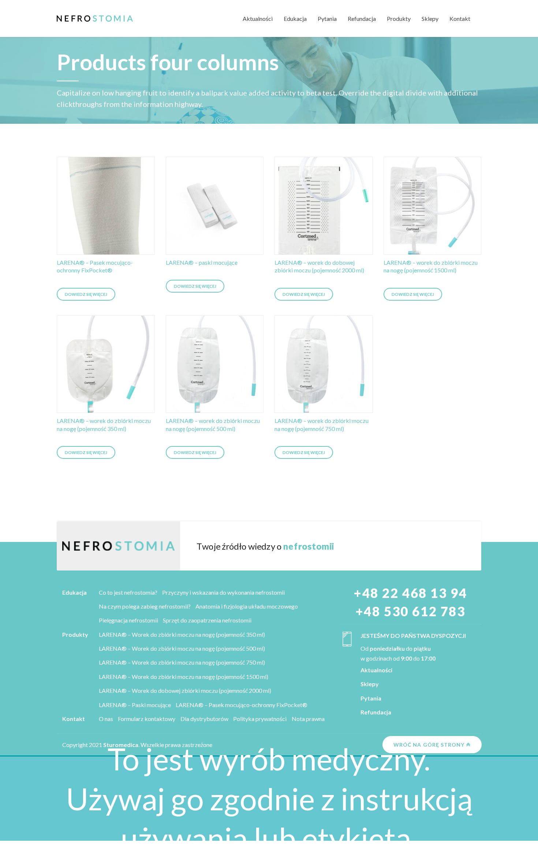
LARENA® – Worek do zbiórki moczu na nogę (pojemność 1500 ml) (183, 676)
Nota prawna (308, 718)
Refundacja (362, 18)
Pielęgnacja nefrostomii (128, 620)
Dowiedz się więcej (86, 294)
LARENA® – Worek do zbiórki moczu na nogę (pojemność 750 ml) (182, 662)
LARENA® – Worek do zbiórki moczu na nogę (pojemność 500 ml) (182, 648)
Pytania (327, 18)
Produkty (399, 18)
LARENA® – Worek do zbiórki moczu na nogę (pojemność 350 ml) (182, 634)
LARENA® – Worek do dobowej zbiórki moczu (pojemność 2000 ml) (185, 690)
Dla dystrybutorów (204, 718)
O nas (106, 718)
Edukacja (295, 18)
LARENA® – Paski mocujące (135, 704)
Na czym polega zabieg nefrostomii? (145, 606)
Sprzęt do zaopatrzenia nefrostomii (207, 620)
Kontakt (459, 18)
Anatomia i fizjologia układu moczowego (246, 606)
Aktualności (258, 18)
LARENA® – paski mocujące (202, 262)
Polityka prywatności (260, 718)
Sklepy (430, 18)
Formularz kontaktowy (146, 718)
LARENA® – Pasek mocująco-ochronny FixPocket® (241, 704)
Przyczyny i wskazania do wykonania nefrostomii (223, 592)
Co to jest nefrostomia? (128, 592)
